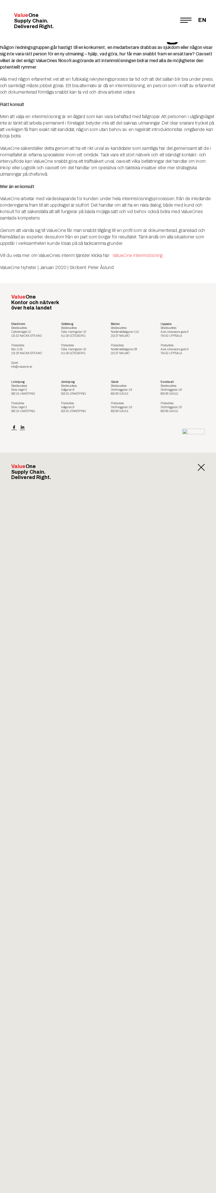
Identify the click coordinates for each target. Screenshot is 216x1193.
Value (34, 20)
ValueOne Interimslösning (137, 255)
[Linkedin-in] (22, 427)
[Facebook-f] (14, 427)
